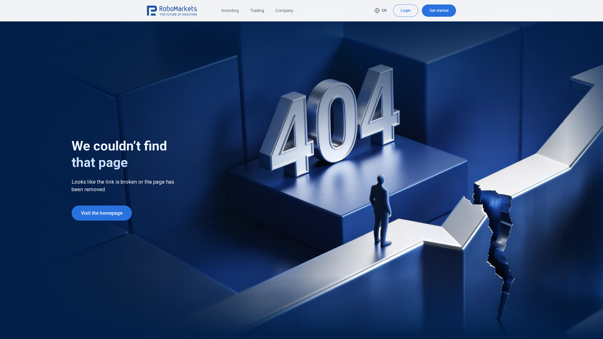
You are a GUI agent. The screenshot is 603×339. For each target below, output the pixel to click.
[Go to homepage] (172, 11)
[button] (380, 10)
